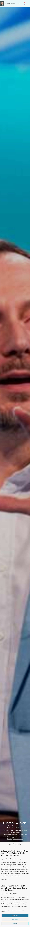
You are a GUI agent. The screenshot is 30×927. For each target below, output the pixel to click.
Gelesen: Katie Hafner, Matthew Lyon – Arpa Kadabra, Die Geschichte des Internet (15, 853)
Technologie (18, 859)
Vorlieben (15, 923)
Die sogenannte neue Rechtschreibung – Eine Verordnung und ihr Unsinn (14, 888)
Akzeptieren (15, 915)
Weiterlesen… (5, 879)
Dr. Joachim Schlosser (9, 3)
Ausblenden (15, 919)
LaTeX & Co (13, 894)
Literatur (12, 859)
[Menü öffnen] (19, 4)
